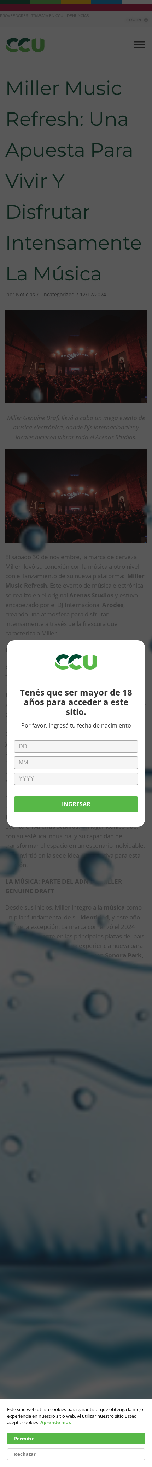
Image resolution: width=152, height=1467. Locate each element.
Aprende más (55, 1422)
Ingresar (76, 804)
